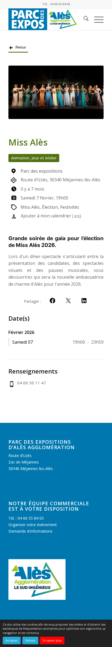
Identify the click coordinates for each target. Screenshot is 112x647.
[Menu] (96, 19)
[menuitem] (83, 19)
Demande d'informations (30, 531)
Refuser (30, 640)
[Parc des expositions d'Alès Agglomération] (46, 19)
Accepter (12, 640)
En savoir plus (52, 640)
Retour (20, 47)
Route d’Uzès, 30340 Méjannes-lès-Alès (60, 180)
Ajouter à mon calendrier (46, 216)
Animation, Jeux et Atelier (34, 157)
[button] (52, 300)
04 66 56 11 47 (31, 382)
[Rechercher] (83, 19)
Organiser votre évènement (32, 524)
